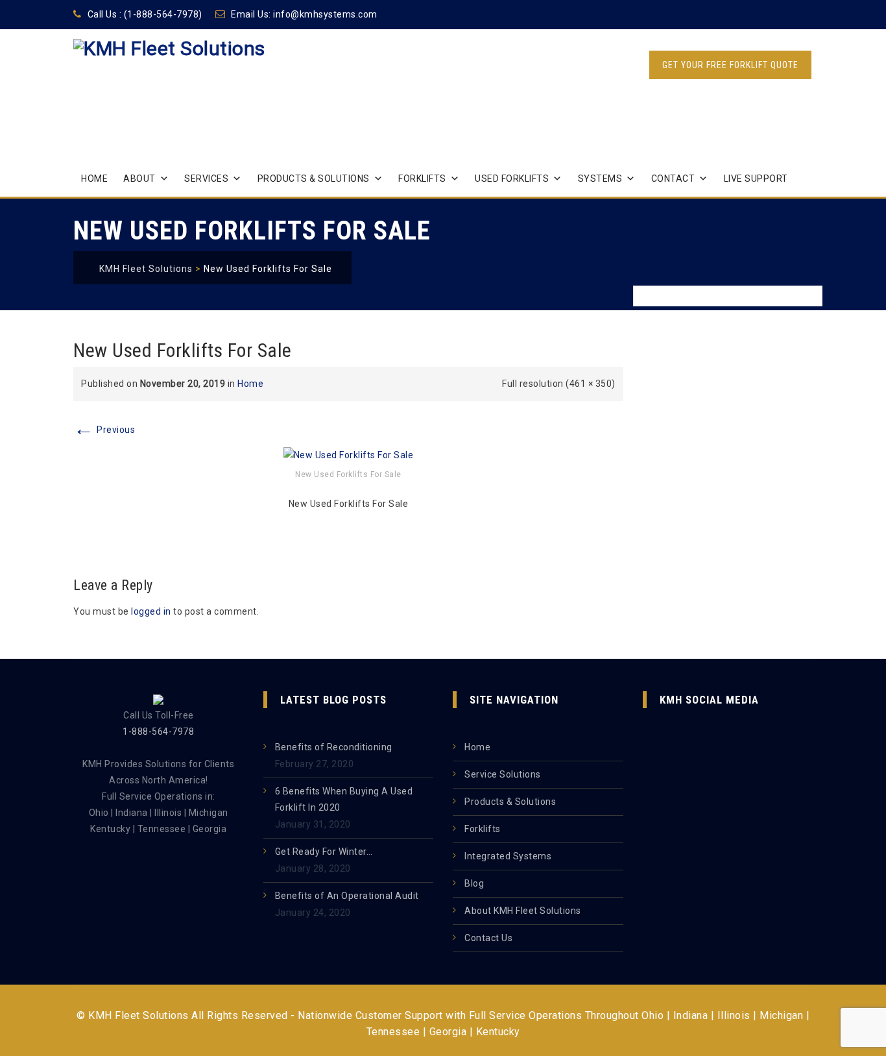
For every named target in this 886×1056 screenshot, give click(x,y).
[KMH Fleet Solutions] (169, 78)
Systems (600, 178)
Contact (673, 178)
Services (206, 178)
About (139, 178)
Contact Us (488, 938)
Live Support (756, 178)
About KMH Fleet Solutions (522, 910)
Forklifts (422, 178)
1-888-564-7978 (158, 731)
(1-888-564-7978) (163, 14)
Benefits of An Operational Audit (347, 895)
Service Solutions (502, 774)
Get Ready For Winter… (324, 851)
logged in (151, 611)
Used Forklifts (512, 178)
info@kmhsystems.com (325, 14)
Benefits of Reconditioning (333, 747)
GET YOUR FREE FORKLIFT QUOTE (730, 65)
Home (94, 178)
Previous (104, 429)
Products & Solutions (313, 178)
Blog (474, 883)
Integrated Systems (507, 856)
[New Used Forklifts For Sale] (348, 454)
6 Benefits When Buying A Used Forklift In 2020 (344, 799)
